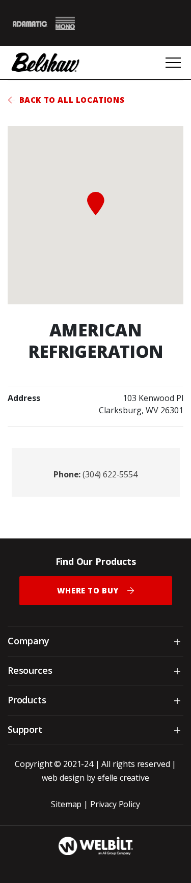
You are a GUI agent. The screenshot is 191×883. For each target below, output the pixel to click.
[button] (95, 203)
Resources (30, 670)
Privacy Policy (115, 804)
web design (63, 777)
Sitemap (66, 804)
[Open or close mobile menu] (173, 63)
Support (25, 729)
